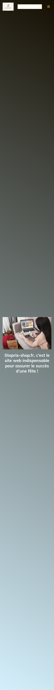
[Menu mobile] (48, 6)
